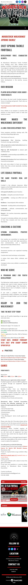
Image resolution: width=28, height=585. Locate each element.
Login (14, 582)
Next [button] (24, 489)
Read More (14, 499)
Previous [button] (3, 489)
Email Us (13, 571)
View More (23, 482)
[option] (14, 493)
